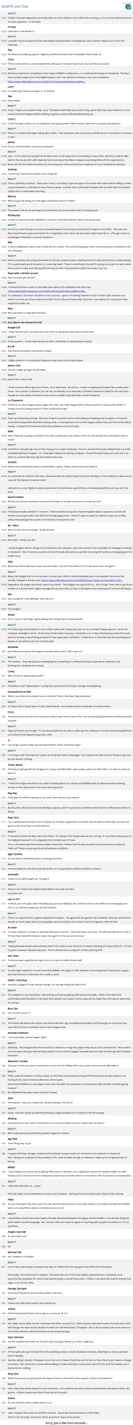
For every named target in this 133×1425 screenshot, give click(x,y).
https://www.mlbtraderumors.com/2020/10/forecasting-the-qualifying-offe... (47, 291)
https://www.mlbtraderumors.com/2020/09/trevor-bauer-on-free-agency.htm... (82, 580)
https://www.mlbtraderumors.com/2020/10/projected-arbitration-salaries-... (47, 81)
